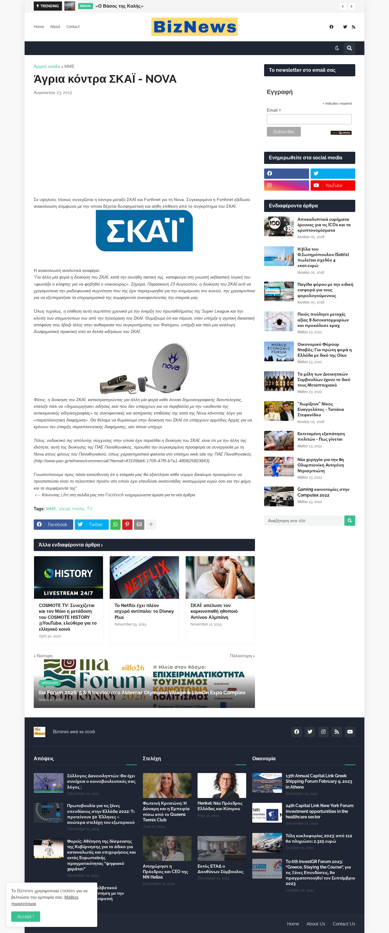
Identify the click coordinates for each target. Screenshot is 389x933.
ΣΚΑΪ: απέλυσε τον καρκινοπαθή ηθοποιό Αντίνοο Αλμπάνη (214, 611)
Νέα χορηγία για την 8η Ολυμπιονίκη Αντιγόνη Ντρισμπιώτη (321, 465)
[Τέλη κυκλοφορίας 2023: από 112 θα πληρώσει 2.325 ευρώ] (267, 843)
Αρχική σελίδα (47, 66)
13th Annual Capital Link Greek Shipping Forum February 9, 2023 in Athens (319, 781)
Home (39, 27)
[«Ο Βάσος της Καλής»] (69, 6)
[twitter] (345, 27)
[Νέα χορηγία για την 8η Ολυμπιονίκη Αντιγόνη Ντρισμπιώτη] (279, 467)
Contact (73, 27)
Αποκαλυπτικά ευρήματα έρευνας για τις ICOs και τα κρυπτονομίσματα (324, 225)
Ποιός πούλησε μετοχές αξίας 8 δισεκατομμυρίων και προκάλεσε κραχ (323, 320)
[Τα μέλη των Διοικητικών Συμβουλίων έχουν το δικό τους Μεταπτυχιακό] (279, 381)
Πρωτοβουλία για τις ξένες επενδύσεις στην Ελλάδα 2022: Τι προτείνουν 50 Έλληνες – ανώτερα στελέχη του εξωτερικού (101, 814)
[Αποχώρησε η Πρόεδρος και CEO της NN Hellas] (167, 848)
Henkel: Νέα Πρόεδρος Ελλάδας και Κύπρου (220, 806)
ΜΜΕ (69, 66)
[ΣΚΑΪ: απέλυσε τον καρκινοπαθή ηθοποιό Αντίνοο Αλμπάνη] (220, 577)
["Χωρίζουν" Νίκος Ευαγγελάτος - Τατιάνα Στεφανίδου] (279, 411)
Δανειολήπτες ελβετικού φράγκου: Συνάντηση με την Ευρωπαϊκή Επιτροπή (95, 893)
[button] (342, 6)
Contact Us (344, 923)
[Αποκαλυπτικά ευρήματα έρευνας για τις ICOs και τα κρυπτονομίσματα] (279, 226)
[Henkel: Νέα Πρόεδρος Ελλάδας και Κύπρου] (222, 785)
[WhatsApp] (115, 524)
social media (71, 508)
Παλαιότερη (241, 655)
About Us (316, 923)
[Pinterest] (127, 524)
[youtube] (350, 732)
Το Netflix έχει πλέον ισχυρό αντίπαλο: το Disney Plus (144, 611)
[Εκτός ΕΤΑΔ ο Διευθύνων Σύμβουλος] (222, 848)
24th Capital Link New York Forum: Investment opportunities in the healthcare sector (320, 811)
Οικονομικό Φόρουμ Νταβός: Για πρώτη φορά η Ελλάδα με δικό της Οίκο (325, 350)
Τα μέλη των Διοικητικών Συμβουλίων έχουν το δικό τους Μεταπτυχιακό (324, 379)
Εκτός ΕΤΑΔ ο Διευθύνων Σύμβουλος (220, 869)
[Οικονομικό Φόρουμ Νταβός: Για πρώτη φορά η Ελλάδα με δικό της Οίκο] (279, 351)
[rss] (353, 27)
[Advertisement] (144, 146)
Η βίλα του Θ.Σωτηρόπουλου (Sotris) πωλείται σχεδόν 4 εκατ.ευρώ (323, 257)
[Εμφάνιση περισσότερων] (151, 524)
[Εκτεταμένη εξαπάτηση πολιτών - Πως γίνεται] (279, 441)
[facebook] (331, 27)
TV (90, 508)
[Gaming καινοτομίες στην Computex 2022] (279, 496)
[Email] (139, 524)
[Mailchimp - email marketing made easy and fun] (341, 133)
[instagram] (286, 185)
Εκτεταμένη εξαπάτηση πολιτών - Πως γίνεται (321, 436)
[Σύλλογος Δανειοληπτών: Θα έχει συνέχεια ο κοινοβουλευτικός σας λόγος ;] (49, 783)
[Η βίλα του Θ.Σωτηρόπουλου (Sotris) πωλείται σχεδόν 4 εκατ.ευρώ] (279, 256)
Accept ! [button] (25, 916)
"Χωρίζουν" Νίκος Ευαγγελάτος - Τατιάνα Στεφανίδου (321, 409)
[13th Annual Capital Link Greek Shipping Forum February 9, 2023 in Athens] (267, 783)
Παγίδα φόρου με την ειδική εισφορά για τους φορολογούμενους (325, 290)
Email (274, 110)
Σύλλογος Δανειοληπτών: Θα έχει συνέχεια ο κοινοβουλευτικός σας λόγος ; (101, 781)
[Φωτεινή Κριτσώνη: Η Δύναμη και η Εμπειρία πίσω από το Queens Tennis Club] (167, 785)
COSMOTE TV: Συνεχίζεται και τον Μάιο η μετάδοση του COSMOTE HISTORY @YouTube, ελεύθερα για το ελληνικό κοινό (68, 617)
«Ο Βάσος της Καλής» (119, 6)
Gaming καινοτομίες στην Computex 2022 (323, 492)
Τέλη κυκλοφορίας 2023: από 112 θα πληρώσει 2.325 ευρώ (319, 838)
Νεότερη (45, 655)
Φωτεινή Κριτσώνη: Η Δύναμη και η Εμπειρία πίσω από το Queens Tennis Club (166, 811)
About (55, 27)
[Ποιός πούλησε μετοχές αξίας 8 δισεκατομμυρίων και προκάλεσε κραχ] (279, 321)
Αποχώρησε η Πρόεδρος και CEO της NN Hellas (165, 871)
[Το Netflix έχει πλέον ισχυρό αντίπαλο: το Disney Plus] (144, 577)
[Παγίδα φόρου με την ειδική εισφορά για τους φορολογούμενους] (279, 291)
